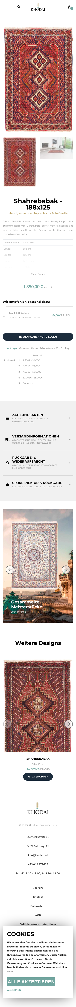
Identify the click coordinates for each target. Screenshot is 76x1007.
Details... (37, 317)
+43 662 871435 (38, 864)
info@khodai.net (38, 855)
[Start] (38, 807)
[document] (38, 962)
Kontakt (38, 896)
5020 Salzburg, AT (38, 846)
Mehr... (11, 971)
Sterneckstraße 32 (38, 836)
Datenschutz (38, 906)
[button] (38, 418)
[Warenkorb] (69, 7)
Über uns (38, 887)
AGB (38, 915)
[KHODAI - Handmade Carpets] (38, 7)
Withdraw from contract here (38, 924)
